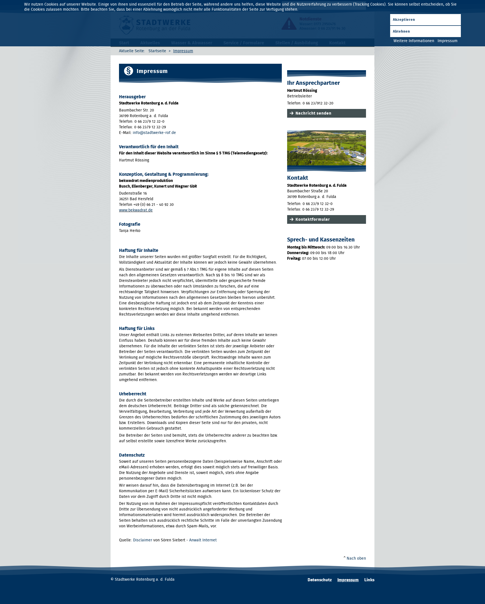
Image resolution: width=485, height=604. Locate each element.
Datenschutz (320, 580)
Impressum (348, 580)
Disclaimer (142, 540)
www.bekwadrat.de (136, 210)
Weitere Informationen (414, 41)
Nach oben (356, 558)
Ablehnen (401, 31)
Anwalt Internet (203, 540)
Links (369, 580)
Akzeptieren (404, 19)
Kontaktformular (313, 220)
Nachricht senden (313, 113)
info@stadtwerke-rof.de (154, 133)
